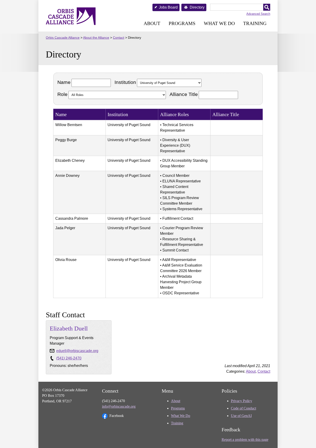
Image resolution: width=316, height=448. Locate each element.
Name (64, 82)
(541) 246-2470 (68, 358)
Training (254, 23)
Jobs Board (168, 7)
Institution (125, 82)
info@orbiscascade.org (119, 406)
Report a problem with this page (245, 440)
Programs (182, 23)
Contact (263, 371)
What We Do (219, 23)
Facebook (116, 416)
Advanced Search (258, 14)
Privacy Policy (241, 401)
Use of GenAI (241, 416)
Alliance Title (184, 94)
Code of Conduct (243, 408)
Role (62, 94)
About (152, 23)
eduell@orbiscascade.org (77, 351)
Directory (197, 7)
